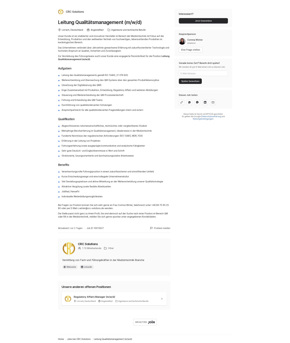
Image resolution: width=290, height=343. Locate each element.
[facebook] (197, 102)
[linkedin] (205, 102)
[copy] (181, 102)
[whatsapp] (189, 102)
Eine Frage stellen (190, 49)
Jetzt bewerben (203, 20)
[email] (213, 102)
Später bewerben (190, 81)
